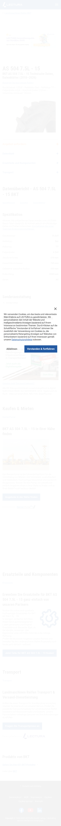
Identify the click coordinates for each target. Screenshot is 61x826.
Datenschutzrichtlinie (22, 339)
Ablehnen (11, 348)
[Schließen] (55, 309)
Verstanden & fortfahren (41, 348)
